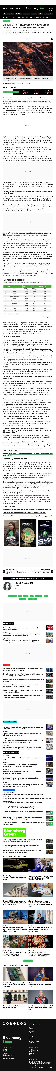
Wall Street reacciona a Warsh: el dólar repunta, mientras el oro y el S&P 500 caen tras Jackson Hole (23, 728)
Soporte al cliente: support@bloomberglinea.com (39, 1063)
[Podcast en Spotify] (25, 1023)
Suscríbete (31, 1049)
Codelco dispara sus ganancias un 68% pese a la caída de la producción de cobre (14, 877)
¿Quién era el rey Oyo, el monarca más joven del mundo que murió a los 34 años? (40, 984)
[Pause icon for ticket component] (4, 17)
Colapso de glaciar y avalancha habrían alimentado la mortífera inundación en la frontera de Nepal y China (23, 840)
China (46, 596)
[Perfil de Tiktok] (21, 1023)
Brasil (30, 1026)
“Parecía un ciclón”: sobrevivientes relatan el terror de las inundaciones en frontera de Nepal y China (21, 685)
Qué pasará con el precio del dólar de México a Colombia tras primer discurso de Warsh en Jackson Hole (22, 748)
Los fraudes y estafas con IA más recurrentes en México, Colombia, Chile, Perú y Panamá (21, 779)
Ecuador (31, 1035)
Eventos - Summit (33, 1059)
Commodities (22, 598)
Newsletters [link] (18, 13)
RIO (23, 114)
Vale (20, 596)
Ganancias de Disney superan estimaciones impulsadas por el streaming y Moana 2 (27, 516)
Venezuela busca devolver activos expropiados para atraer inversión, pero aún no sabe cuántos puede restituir (21, 641)
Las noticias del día (32, 598)
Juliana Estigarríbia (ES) (10, 83)
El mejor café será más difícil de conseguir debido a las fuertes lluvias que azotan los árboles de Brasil (22, 851)
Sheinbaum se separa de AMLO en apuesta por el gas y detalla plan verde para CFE (27, 509)
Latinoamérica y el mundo (34, 1024)
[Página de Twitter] (7, 1023)
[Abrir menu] (4, 8)
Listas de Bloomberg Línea (8, 1058)
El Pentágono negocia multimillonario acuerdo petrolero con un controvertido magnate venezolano (23, 696)
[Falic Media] (51, 10)
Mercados (5, 1050)
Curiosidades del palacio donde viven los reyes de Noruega (14, 1007)
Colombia (31, 1030)
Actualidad (5, 1053)
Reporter (16, 585)
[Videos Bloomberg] (28, 807)
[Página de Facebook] (4, 1023)
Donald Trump (38, 596)
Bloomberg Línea (12, 596)
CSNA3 (5, 366)
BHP (32, 596)
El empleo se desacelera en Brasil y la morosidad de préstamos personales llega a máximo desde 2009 (23, 675)
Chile (30, 1032)
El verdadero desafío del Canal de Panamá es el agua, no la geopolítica (23, 794)
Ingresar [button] (51, 8)
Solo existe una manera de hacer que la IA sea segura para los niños (22, 802)
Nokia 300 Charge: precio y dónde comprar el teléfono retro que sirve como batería (14, 984)
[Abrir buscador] (7, 8)
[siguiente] (52, 571)
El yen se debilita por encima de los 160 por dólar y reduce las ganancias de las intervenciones (22, 734)
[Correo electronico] (15, 589)
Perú (30, 1033)
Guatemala (31, 1042)
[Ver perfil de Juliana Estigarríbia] (8, 586)
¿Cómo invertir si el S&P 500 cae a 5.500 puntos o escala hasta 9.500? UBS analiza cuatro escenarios (23, 785)
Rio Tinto (25, 596)
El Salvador (31, 1040)
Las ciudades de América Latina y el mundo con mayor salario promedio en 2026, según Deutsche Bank (22, 635)
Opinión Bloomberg (8, 790)
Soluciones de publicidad (34, 1065)
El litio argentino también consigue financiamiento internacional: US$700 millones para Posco (15, 929)
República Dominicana (34, 1041)
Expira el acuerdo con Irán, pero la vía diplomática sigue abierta (23, 812)
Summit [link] (34, 13)
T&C (30, 1054)
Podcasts (5, 1057)
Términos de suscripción (34, 1051)
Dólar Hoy (5, 1051)
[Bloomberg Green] (28, 832)
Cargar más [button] (28, 961)
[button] (52, 39)
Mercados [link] (27, 13)
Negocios (6, 21)
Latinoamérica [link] (49, 13)
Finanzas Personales (7, 1055)
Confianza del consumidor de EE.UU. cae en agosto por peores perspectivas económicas (14, 954)
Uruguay (31, 1037)
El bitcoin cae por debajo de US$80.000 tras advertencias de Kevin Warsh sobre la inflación (39, 954)
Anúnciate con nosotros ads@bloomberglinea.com (40, 1062)
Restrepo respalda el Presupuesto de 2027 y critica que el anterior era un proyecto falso (40, 929)
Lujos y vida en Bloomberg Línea (15, 965)
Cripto (4, 1054)
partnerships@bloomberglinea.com (36, 1061)
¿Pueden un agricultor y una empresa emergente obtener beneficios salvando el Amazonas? (21, 846)
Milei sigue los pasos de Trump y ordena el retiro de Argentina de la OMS (24, 512)
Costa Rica (31, 1038)
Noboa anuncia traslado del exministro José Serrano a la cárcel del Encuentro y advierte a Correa (23, 669)
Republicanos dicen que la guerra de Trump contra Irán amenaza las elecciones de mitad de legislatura (16, 572)
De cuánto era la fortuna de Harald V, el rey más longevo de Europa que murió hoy (40, 1007)
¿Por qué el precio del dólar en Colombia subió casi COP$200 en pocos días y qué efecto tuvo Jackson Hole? (23, 741)
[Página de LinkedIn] (18, 1023)
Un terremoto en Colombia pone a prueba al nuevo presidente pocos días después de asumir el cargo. (22, 818)
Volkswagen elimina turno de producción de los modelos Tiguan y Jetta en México (40, 571)
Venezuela (31, 1031)
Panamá (31, 1036)
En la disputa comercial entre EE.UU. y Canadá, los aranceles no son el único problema (27, 798)
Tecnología (31, 1053)
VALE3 (48, 112)
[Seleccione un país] (19, 8)
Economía (5, 1049)
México (30, 1027)
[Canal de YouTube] (11, 1023)
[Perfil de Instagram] (14, 1023)
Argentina (31, 1028)
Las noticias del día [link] (8, 13)
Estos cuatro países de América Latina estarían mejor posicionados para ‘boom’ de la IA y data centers (20, 765)
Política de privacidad (33, 1050)
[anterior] (4, 571)
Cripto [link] (40, 13)
